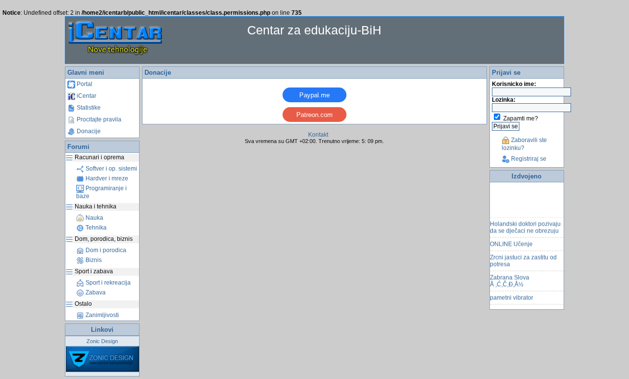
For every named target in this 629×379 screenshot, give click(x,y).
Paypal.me (314, 95)
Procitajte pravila (98, 119)
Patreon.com (314, 114)
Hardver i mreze (106, 178)
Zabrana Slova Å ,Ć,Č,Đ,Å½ (509, 279)
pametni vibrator (511, 295)
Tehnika (95, 227)
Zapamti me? (520, 118)
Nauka (93, 217)
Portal (83, 84)
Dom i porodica (105, 250)
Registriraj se (528, 158)
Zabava (95, 292)
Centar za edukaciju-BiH (314, 30)
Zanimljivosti (101, 315)
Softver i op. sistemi (110, 168)
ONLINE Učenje (511, 242)
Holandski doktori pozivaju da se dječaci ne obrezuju (525, 226)
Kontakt (318, 134)
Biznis (93, 260)
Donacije (88, 131)
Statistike (88, 107)
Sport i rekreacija (107, 282)
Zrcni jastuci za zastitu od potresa (523, 259)
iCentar (85, 95)
